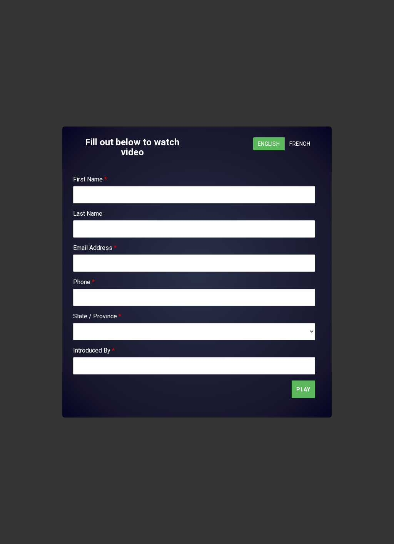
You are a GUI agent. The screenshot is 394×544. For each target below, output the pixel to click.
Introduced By (94, 350)
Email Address (95, 247)
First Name (90, 179)
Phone (84, 282)
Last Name (87, 213)
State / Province (97, 316)
